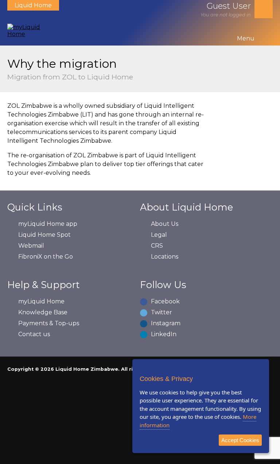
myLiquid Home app (47, 223)
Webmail (31, 245)
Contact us (34, 334)
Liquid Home (33, 5)
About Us (164, 223)
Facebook (165, 301)
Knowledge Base (42, 312)
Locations (164, 256)
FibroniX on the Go (45, 256)
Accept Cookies (240, 440)
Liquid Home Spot (44, 234)
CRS (157, 245)
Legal (159, 234)
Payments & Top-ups (48, 323)
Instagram (165, 323)
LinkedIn (163, 334)
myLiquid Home (41, 301)
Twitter (161, 312)
